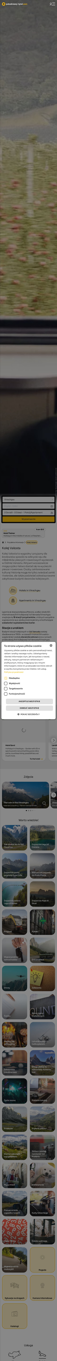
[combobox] (51, 645)
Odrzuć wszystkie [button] (29, 708)
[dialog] (28, 680)
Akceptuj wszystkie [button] (29, 701)
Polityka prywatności (13, 672)
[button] (28, 714)
